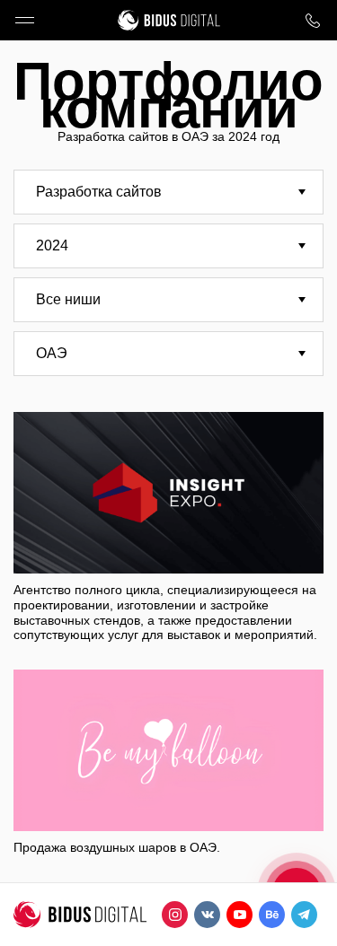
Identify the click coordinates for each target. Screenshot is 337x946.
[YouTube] (239, 914)
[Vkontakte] (207, 914)
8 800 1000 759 (312, 20)
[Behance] (272, 914)
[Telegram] (304, 914)
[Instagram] (175, 914)
